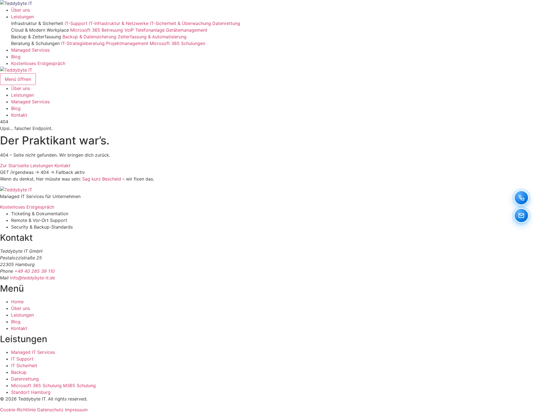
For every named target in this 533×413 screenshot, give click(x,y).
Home (17, 301)
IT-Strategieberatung (83, 43)
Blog (16, 56)
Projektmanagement (127, 43)
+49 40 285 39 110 (34, 271)
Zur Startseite (14, 165)
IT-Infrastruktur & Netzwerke (119, 23)
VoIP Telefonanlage (144, 30)
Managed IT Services (33, 352)
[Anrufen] (521, 198)
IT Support (22, 359)
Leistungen (22, 16)
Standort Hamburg (31, 392)
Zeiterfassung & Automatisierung (152, 36)
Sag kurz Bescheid (101, 179)
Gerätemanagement (186, 30)
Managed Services (30, 50)
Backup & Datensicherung (89, 36)
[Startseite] (16, 3)
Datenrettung (226, 23)
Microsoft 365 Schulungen (177, 43)
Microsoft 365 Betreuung (96, 30)
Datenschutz (50, 409)
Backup (19, 372)
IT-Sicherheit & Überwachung (180, 23)
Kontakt (19, 115)
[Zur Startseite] (16, 189)
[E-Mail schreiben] (521, 215)
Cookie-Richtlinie (18, 409)
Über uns (20, 10)
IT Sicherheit (24, 365)
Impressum (76, 409)
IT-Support (76, 23)
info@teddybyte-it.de (32, 278)
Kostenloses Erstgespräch (38, 63)
